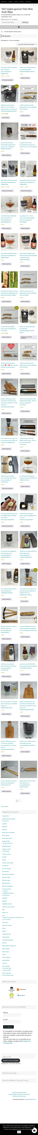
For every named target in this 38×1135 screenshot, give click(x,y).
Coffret (4, 860)
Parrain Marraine (6, 934)
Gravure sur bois (6, 889)
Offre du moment (6, 925)
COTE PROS (28, 1)
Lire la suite (5, 117)
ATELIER (16, 1)
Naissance (5, 912)
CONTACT (10, 1)
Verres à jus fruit (6, 973)
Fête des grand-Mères (8, 874)
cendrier (4, 857)
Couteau (5, 891)
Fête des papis (6, 880)
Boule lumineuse (6, 846)
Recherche (25, 22)
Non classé (5, 922)
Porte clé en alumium (7, 940)
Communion (5, 865)
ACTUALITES (4, 1)
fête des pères (6, 883)
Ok (19, 1132)
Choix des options (7, 80)
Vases (4, 954)
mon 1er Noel (6, 919)
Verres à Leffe (7, 970)
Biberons (4, 829)
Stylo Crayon (5, 951)
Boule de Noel (6, 841)
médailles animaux (7, 904)
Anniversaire (5, 816)
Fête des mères (6, 877)
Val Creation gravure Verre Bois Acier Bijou (17, 10)
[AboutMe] (36, 5)
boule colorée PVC (7, 838)
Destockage (5, 871)
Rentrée (4, 943)
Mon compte (4, 806)
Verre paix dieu (7, 968)
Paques (4, 931)
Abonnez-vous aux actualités (10, 1060)
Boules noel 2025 (7, 843)
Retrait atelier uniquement (9, 945)
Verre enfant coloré (8, 975)
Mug (3, 909)
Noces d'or (6, 820)
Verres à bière (6, 966)
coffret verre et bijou (7, 863)
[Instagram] (33, 5)
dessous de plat (6, 868)
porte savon (6, 895)
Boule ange (6, 851)
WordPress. (33, 1099)
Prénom (5, 1012)
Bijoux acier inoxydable (8, 832)
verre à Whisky (6, 957)
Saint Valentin (5, 948)
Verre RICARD (5, 960)
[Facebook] (31, 5)
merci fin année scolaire (8, 906)
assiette (4, 823)
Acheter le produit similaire (26, 337)
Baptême (4, 826)
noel (3, 915)
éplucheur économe (8, 893)
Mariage (4, 901)
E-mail (5, 1019)
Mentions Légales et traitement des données (19, 1094)
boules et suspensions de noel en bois (13, 917)
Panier (4, 928)
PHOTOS (22, 1)
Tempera (27, 1099)
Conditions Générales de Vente (19, 1092)
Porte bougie (5, 937)
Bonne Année (5, 835)
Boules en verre (6, 849)
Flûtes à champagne (7, 886)
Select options (25, 78)
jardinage (4, 898)
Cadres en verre (6, 854)
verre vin (4, 963)
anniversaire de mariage (8, 819)
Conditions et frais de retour (19, 1096)
